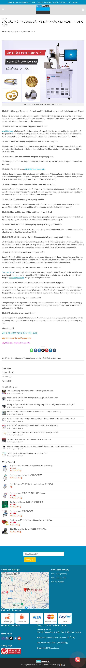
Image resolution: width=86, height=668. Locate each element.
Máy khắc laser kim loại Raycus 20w (16, 338)
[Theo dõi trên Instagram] (7, 638)
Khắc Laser (29, 32)
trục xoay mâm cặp (16, 278)
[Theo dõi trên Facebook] (3, 638)
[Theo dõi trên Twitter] (15, 638)
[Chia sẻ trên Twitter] (39, 350)
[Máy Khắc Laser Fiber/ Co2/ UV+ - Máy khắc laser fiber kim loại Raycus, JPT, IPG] (43, 10)
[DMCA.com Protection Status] (43, 661)
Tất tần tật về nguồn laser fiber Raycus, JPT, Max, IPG (27, 453)
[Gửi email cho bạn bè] (43, 350)
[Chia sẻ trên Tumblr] (54, 350)
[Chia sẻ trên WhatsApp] (31, 350)
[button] (3, 9)
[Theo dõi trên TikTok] (11, 638)
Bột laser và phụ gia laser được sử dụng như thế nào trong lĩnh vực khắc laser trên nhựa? (40, 446)
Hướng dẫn (6, 372)
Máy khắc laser (7, 131)
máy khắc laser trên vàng (51, 358)
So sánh (5, 376)
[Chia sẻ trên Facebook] (35, 350)
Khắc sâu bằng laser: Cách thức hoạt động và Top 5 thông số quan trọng (34, 411)
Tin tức (4, 18)
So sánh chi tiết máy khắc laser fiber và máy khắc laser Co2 (29, 439)
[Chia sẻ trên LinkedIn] (50, 350)
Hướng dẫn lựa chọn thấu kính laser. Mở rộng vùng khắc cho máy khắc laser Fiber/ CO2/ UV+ (41, 405)
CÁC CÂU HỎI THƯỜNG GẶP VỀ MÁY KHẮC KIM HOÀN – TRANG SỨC (33, 425)
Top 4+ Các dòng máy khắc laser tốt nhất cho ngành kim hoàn (30, 391)
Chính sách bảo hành (59, 578)
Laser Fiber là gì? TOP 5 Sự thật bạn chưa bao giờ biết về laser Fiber (32, 398)
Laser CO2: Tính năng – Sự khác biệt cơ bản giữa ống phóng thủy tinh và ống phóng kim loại (41, 418)
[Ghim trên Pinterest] (46, 350)
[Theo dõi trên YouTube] (19, 638)
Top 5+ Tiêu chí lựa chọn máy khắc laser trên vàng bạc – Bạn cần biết (33, 432)
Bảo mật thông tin (57, 582)
